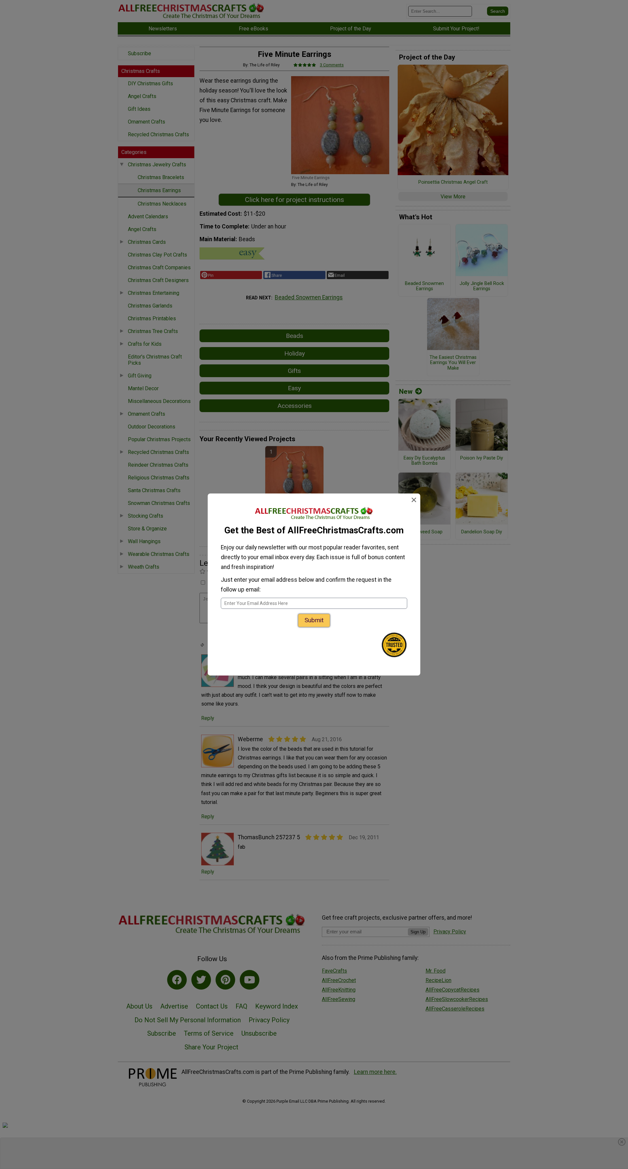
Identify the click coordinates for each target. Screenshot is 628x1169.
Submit (314, 620)
